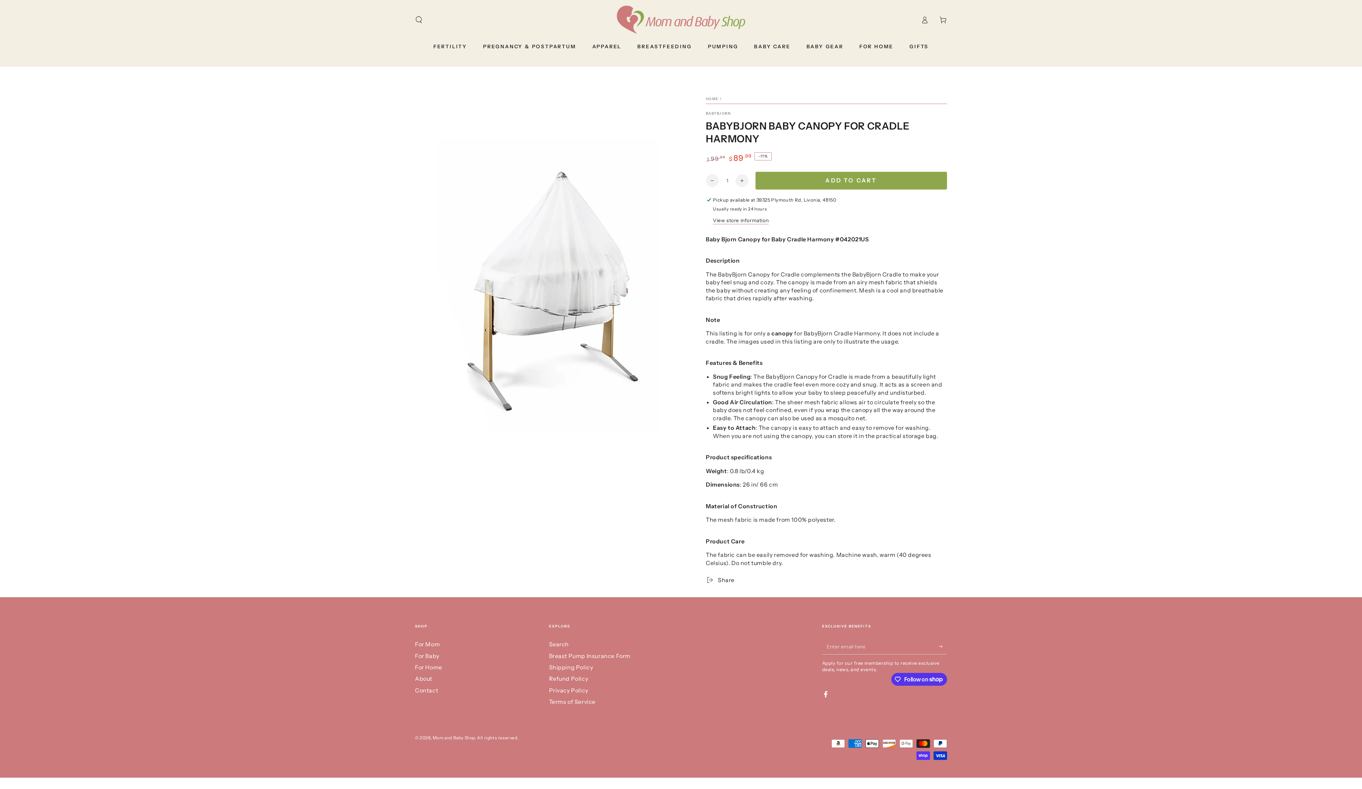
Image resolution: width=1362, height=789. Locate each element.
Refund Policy (568, 678)
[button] (419, 20)
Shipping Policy (571, 667)
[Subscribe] (943, 646)
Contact (426, 690)
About (423, 678)
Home (712, 99)
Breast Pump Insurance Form (590, 655)
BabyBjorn (718, 113)
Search (559, 644)
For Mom (427, 644)
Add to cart (851, 180)
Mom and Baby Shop (454, 737)
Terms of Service (572, 701)
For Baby (427, 655)
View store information (741, 220)
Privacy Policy (568, 690)
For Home (428, 667)
